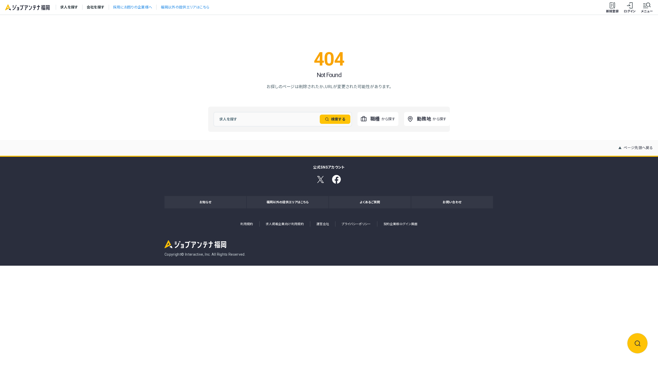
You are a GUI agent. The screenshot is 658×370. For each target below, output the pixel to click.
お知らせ (205, 202)
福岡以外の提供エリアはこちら (185, 7)
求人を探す (69, 7)
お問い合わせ (452, 202)
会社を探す (96, 7)
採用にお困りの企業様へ (132, 7)
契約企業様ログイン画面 (400, 224)
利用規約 (246, 224)
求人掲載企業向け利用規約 (285, 224)
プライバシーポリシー (356, 224)
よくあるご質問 (370, 202)
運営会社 (322, 224)
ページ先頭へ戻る (638, 148)
